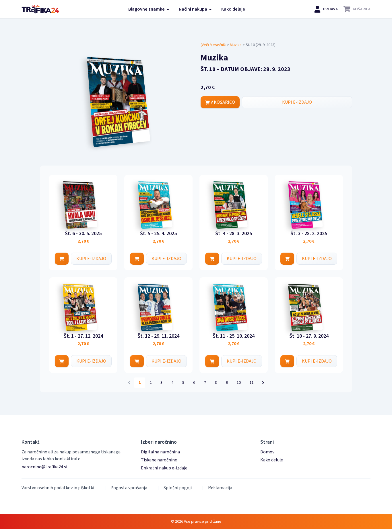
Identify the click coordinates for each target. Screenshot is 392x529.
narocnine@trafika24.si (44, 467)
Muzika (236, 45)
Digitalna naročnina (160, 452)
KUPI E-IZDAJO (297, 102)
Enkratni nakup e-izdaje (164, 468)
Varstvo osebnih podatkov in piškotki (58, 488)
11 (252, 383)
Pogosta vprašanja (128, 488)
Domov (267, 452)
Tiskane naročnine (159, 460)
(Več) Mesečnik (213, 45)
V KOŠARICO (222, 102)
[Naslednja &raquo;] (263, 382)
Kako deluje (233, 9)
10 (239, 383)
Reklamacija (220, 488)
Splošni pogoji (178, 488)
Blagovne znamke (147, 9)
